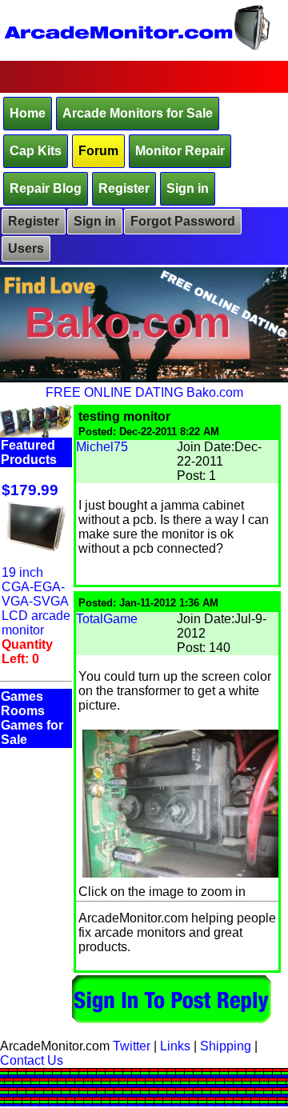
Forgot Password (182, 221)
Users (26, 248)
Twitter (131, 1046)
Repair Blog (46, 188)
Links (175, 1046)
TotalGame (107, 619)
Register (124, 188)
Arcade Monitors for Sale (137, 113)
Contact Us (31, 1060)
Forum (98, 151)
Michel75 (102, 447)
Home (28, 113)
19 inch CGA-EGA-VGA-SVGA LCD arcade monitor (36, 601)
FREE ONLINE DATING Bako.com (144, 392)
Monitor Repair (180, 151)
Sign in (187, 188)
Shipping (225, 1046)
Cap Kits (36, 151)
